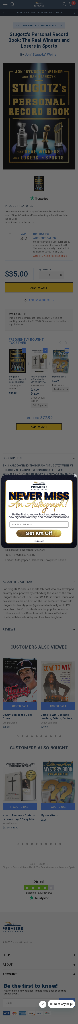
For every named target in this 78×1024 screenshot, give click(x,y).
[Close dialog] (75, 475)
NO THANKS (39, 541)
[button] (39, 533)
